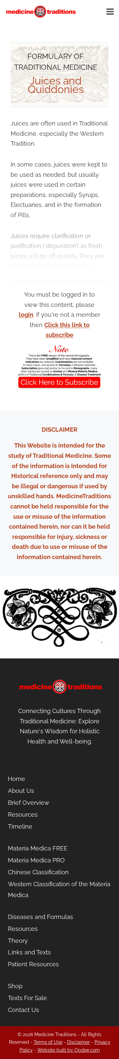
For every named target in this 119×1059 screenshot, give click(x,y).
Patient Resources (33, 964)
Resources (23, 814)
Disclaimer (78, 1042)
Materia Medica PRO (36, 860)
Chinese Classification (38, 872)
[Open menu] (111, 11)
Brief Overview (28, 802)
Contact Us (23, 1009)
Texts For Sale (27, 997)
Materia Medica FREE (37, 848)
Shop (15, 986)
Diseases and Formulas (40, 916)
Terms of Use (48, 1042)
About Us (21, 790)
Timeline (20, 826)
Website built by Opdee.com (68, 1050)
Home (16, 778)
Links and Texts (29, 952)
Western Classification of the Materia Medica (59, 889)
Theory (18, 940)
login (26, 314)
